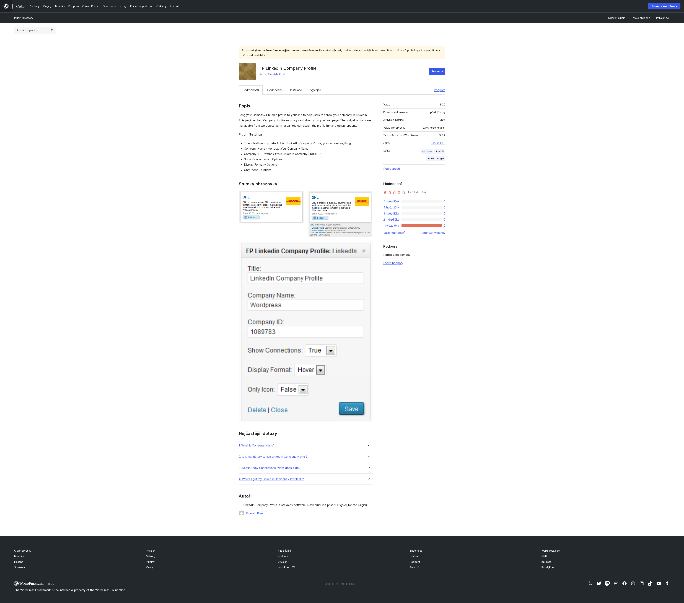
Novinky (19, 556)
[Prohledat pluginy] (52, 30)
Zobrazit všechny (433, 232)
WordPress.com (551, 550)
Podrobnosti (250, 90)
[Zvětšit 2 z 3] (368, 195)
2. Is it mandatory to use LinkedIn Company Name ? (273, 456)
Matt (544, 556)
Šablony (151, 556)
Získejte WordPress (664, 6)
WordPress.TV (286, 567)
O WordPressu (22, 550)
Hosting (18, 561)
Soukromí (19, 567)
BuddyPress (549, 567)
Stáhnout (437, 71)
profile (430, 158)
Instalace (296, 90)
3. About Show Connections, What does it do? (269, 468)
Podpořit (415, 561)
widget (440, 158)
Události (414, 556)
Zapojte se (416, 550)
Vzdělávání (284, 550)
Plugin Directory (23, 17)
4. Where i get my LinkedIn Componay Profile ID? (271, 479)
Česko (51, 584)
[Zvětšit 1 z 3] (299, 195)
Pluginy (150, 561)
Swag (414, 567)
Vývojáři (315, 90)
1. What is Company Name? (256, 445)
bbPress (546, 561)
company (427, 151)
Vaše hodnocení (394, 232)
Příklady (151, 550)
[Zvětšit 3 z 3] (368, 246)
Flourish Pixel (276, 74)
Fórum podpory (393, 263)
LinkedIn (439, 151)
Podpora (439, 90)
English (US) (438, 142)
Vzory (149, 567)
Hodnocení (274, 90)
